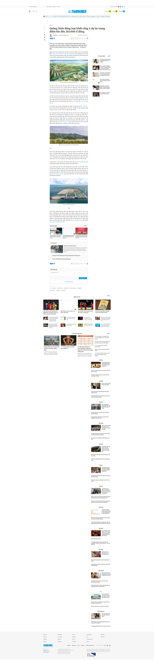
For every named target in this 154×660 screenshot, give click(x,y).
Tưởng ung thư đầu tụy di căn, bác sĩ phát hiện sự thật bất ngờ (100, 565)
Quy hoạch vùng (60, 288)
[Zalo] (124, 6)
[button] (44, 26)
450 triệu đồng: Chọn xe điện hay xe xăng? (99, 606)
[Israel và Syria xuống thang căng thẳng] (96, 386)
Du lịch (77, 16)
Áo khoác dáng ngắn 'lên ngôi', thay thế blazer (106, 615)
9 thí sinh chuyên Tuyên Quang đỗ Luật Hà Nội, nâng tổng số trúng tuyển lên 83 (106, 511)
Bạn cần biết (49, 6)
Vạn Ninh (54, 288)
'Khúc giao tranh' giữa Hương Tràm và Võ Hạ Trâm (100, 480)
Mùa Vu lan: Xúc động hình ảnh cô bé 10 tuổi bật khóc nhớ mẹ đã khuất (106, 427)
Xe (95, 16)
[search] (40, 11)
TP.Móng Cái (58, 290)
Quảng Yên (63, 290)
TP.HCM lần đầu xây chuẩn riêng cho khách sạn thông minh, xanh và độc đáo (106, 449)
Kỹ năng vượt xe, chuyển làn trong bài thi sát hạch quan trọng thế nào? (100, 602)
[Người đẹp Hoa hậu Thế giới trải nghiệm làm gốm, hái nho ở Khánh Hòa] (96, 470)
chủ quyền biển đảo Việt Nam (57, 222)
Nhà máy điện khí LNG (82, 162)
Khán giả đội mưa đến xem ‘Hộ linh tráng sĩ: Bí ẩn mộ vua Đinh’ (100, 476)
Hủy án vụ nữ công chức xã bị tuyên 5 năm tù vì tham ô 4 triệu (100, 371)
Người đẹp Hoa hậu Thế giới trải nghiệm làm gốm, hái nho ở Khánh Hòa (106, 469)
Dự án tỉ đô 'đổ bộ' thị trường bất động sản (61, 259)
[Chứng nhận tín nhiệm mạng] (91, 655)
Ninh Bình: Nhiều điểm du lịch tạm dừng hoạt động (100, 459)
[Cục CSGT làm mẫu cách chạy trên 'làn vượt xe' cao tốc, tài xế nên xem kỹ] (96, 596)
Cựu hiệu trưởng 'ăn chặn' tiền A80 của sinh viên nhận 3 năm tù (100, 375)
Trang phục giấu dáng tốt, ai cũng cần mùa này (100, 626)
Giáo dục (73, 16)
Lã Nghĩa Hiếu (55, 35)
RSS (78, 645)
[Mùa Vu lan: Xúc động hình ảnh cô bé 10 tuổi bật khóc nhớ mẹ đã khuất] (96, 428)
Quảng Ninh (66, 288)
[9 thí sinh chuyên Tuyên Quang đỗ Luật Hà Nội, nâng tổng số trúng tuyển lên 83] (96, 512)
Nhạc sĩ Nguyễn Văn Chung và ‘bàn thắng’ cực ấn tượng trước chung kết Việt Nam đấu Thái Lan (106, 533)
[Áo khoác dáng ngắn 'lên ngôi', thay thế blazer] (96, 616)
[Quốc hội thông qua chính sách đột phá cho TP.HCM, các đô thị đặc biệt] (96, 365)
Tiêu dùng (102, 16)
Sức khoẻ (60, 636)
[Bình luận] (44, 35)
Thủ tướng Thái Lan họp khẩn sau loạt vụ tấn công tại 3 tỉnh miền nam (100, 396)
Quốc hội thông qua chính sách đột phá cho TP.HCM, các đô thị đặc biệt (106, 364)
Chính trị (47, 16)
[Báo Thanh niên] (47, 645)
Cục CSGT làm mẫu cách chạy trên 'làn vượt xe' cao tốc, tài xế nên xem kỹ (106, 595)
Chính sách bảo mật (90, 645)
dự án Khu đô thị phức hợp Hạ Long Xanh (63, 53)
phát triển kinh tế (62, 121)
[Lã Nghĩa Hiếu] (51, 35)
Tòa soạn (82, 645)
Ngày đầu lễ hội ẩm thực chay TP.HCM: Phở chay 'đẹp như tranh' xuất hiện (100, 434)
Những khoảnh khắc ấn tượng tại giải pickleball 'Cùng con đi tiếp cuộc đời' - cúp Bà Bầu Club (100, 543)
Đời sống (61, 16)
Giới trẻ (69, 16)
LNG (50, 288)
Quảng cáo (74, 645)
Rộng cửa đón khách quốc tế (70, 245)
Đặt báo (68, 645)
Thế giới (54, 16)
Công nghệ (92, 16)
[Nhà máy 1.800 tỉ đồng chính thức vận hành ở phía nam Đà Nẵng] (96, 407)
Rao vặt (102, 636)
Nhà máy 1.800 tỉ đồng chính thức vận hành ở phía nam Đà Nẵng (106, 406)
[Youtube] (118, 6)
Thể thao (88, 16)
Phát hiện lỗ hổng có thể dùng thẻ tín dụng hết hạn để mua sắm (106, 574)
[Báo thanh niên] (77, 11)
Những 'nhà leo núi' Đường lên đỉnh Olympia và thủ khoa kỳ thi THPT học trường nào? (101, 497)
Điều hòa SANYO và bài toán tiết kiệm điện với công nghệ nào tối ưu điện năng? (100, 586)
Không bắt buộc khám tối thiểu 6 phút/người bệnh (100, 560)
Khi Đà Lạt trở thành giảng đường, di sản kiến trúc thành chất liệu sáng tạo (100, 518)
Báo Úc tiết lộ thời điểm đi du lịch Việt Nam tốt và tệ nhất (100, 455)
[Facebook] (120, 6)
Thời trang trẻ (107, 16)
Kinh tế (57, 16)
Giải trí (84, 16)
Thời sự (50, 16)
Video (98, 16)
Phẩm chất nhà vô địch (95, 538)
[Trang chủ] (44, 16)
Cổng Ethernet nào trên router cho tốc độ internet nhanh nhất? (99, 581)
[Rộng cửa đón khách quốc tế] (57, 249)
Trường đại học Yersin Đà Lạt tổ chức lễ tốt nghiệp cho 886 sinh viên (100, 417)
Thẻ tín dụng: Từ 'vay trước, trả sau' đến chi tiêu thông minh (100, 413)
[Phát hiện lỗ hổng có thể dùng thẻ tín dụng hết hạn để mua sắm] (96, 575)
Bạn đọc (103, 634)
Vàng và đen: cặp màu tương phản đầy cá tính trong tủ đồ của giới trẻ (100, 622)
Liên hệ (58, 6)
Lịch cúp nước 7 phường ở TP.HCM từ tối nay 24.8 (100, 438)
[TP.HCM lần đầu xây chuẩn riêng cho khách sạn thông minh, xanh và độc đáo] (96, 449)
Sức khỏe (66, 16)
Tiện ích (54, 6)
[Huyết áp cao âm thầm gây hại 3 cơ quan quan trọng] (96, 554)
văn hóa (85, 106)
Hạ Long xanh (52, 290)
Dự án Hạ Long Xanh (72, 288)
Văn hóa (81, 16)
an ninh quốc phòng (77, 220)
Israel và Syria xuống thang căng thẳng (106, 384)
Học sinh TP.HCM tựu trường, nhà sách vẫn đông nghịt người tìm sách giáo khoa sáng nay (100, 523)
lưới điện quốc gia (58, 173)
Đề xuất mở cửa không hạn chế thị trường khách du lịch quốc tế (66, 255)
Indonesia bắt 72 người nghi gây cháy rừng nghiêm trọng (100, 392)
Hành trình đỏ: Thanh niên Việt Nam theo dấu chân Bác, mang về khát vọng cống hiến (100, 502)
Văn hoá (74, 636)
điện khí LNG (80, 288)
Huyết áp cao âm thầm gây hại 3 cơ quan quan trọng (105, 553)
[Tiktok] (122, 6)
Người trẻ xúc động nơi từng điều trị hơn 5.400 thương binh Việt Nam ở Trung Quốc (106, 491)
